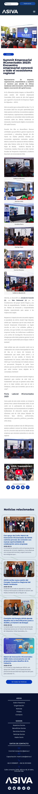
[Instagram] (19, 788)
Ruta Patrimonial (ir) (18, 300)
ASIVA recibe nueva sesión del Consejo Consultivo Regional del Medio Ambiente (17, 582)
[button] (34, 11)
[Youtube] (14, 788)
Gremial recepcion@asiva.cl (19, 751)
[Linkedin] (9, 788)
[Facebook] (28, 788)
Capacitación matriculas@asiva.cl (19, 757)
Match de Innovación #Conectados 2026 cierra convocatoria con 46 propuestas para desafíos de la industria (18, 660)
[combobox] (11, 3)
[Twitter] (23, 788)
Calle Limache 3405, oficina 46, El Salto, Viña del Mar (19, 770)
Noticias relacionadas (19, 509)
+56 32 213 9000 (25, 763)
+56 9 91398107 (12, 763)
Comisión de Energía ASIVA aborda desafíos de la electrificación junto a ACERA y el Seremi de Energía (18, 620)
